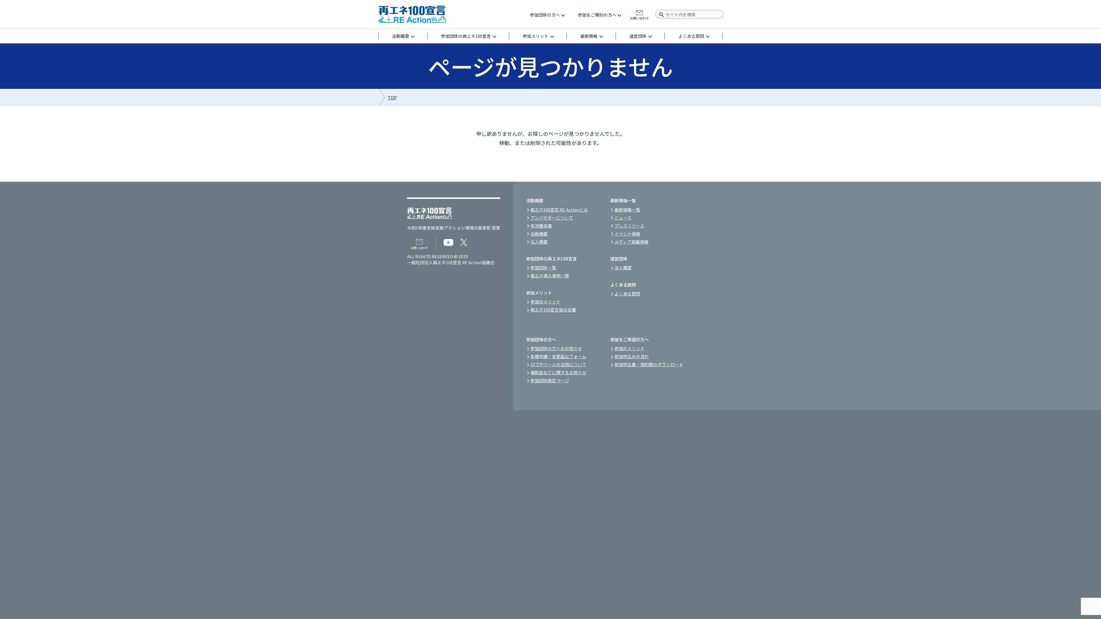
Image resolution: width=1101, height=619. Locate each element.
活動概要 (400, 36)
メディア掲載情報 (631, 242)
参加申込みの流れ (631, 356)
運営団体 (638, 36)
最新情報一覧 (627, 210)
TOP (392, 97)
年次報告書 (541, 226)
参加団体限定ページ (549, 380)
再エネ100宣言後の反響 (553, 310)
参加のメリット (545, 302)
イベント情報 (627, 234)
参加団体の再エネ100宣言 (466, 36)
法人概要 (539, 242)
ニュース (622, 218)
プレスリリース (629, 226)
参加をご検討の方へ (597, 15)
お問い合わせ (639, 18)
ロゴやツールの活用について (558, 364)
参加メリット (535, 36)
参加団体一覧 (543, 268)
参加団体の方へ (545, 15)
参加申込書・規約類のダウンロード (648, 364)
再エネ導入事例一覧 (549, 276)
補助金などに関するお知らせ (558, 372)
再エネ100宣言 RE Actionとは (559, 210)
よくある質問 (691, 36)
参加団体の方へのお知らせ (556, 348)
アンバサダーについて (551, 218)
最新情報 (589, 36)
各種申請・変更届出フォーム (558, 356)
